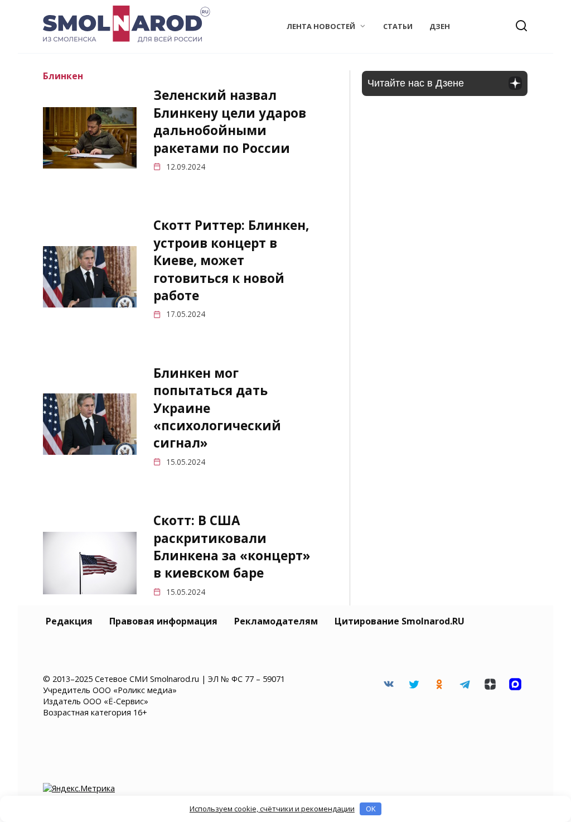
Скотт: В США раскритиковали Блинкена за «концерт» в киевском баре (231, 547)
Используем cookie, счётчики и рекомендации (272, 809)
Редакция (69, 621)
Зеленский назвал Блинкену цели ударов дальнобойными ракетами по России (229, 122)
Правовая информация (163, 621)
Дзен (439, 26)
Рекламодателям (276, 621)
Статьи (398, 26)
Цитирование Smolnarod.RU (399, 621)
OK (371, 809)
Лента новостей (321, 26)
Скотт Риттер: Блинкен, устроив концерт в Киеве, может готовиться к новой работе (231, 260)
